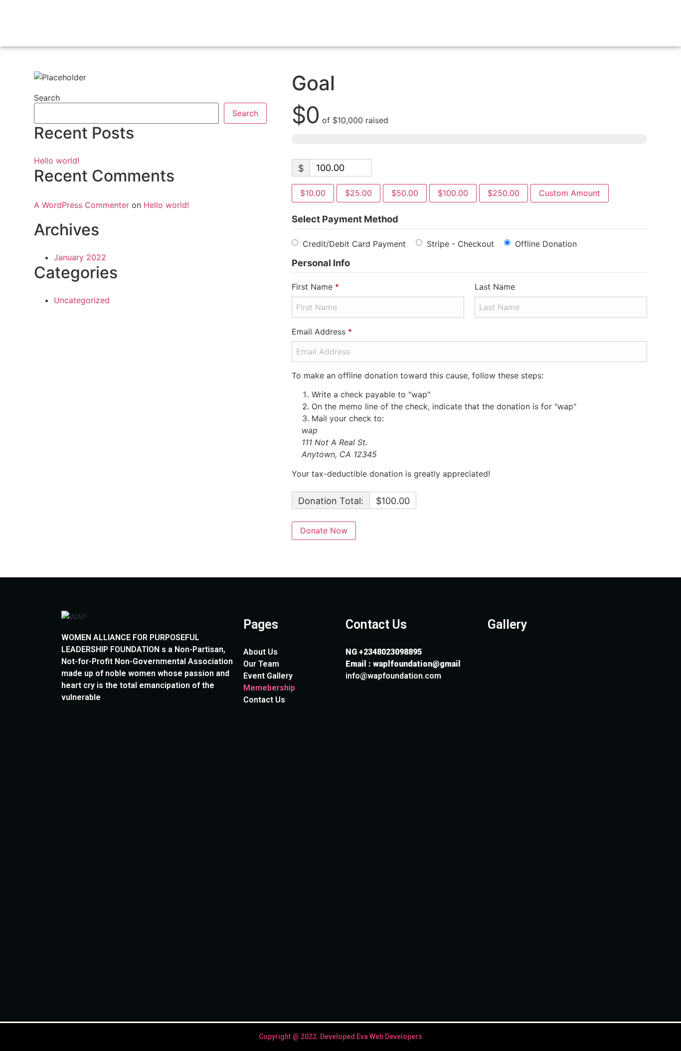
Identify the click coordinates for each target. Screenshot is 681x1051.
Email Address (322, 332)
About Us (260, 652)
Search (47, 98)
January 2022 (80, 257)
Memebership (269, 688)
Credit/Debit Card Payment (354, 243)
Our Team (261, 664)
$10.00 (313, 193)
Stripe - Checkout (460, 243)
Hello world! (56, 161)
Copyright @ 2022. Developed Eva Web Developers (340, 1037)
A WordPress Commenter (81, 205)
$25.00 (358, 193)
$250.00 (503, 193)
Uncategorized (82, 300)
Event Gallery (268, 676)
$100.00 (453, 193)
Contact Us (264, 699)
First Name (315, 287)
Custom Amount (569, 193)
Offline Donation (546, 243)
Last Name (496, 287)
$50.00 (404, 193)
